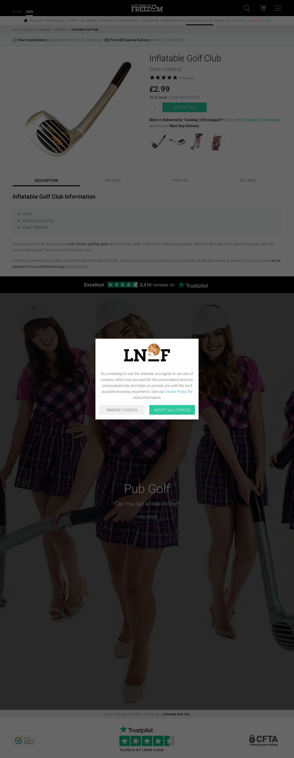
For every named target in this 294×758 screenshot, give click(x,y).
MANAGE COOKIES (122, 410)
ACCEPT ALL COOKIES (172, 410)
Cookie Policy (176, 391)
